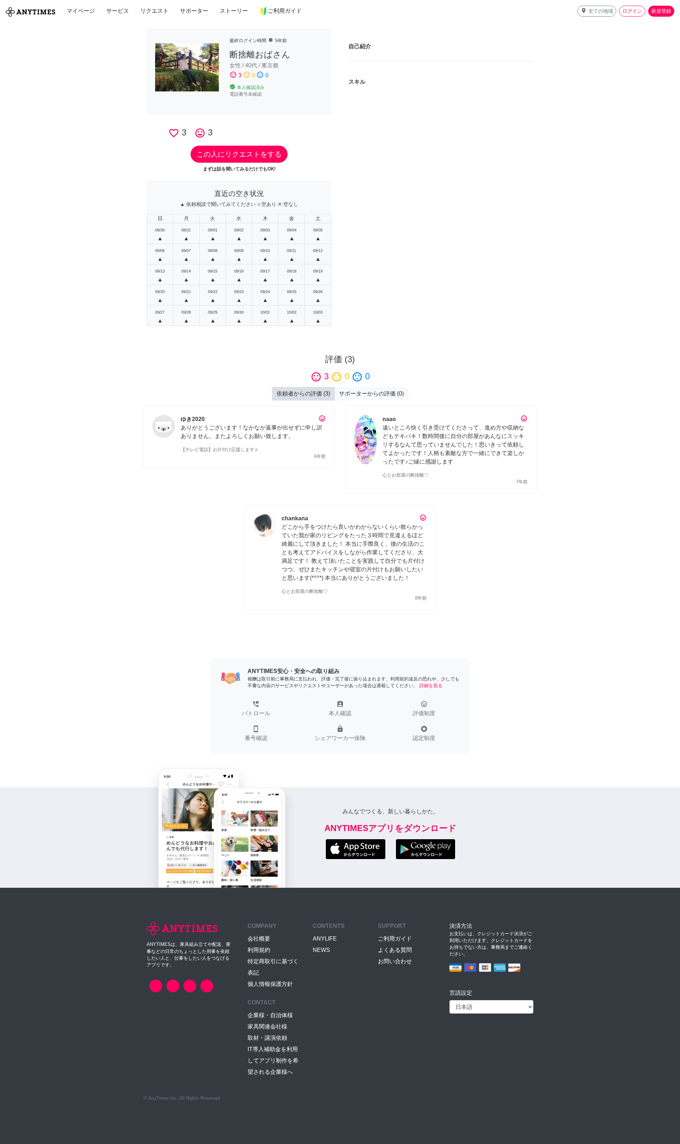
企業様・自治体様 (270, 1015)
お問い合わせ (395, 961)
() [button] (303, 394)
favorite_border (173, 133)
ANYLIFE (325, 939)
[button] (596, 11)
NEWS (321, 950)
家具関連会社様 (267, 1027)
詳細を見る (430, 685)
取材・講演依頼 (267, 1038)
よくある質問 (395, 950)
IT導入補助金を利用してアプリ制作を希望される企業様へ (273, 1060)
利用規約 (259, 950)
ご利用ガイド (395, 939)
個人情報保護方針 (270, 984)
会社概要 (259, 939)
